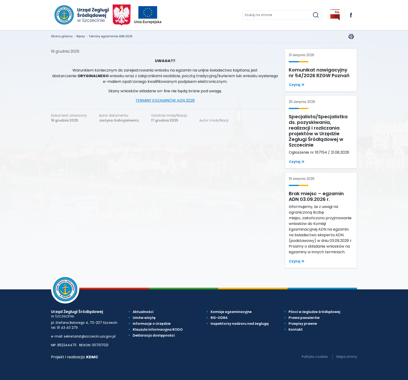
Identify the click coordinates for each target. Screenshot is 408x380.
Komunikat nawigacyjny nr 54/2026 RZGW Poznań (319, 73)
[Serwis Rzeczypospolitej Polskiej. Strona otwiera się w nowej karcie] (122, 15)
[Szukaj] (315, 15)
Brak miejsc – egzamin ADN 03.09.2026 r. (316, 196)
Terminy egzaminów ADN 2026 (110, 36)
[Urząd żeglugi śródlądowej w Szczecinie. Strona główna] (81, 15)
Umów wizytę (144, 317)
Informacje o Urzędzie (152, 323)
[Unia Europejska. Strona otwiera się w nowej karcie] (147, 15)
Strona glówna (61, 36)
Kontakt (296, 329)
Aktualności (143, 311)
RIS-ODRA (219, 317)
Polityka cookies (315, 356)
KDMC (92, 357)
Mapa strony (346, 356)
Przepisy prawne (303, 323)
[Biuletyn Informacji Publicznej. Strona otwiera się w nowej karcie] (335, 15)
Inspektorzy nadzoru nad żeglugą (239, 323)
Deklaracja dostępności (154, 335)
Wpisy (80, 36)
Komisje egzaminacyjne (231, 311)
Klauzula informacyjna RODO (158, 329)
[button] (297, 85)
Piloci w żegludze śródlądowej (314, 311)
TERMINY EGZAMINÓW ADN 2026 (165, 100)
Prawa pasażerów (304, 317)
